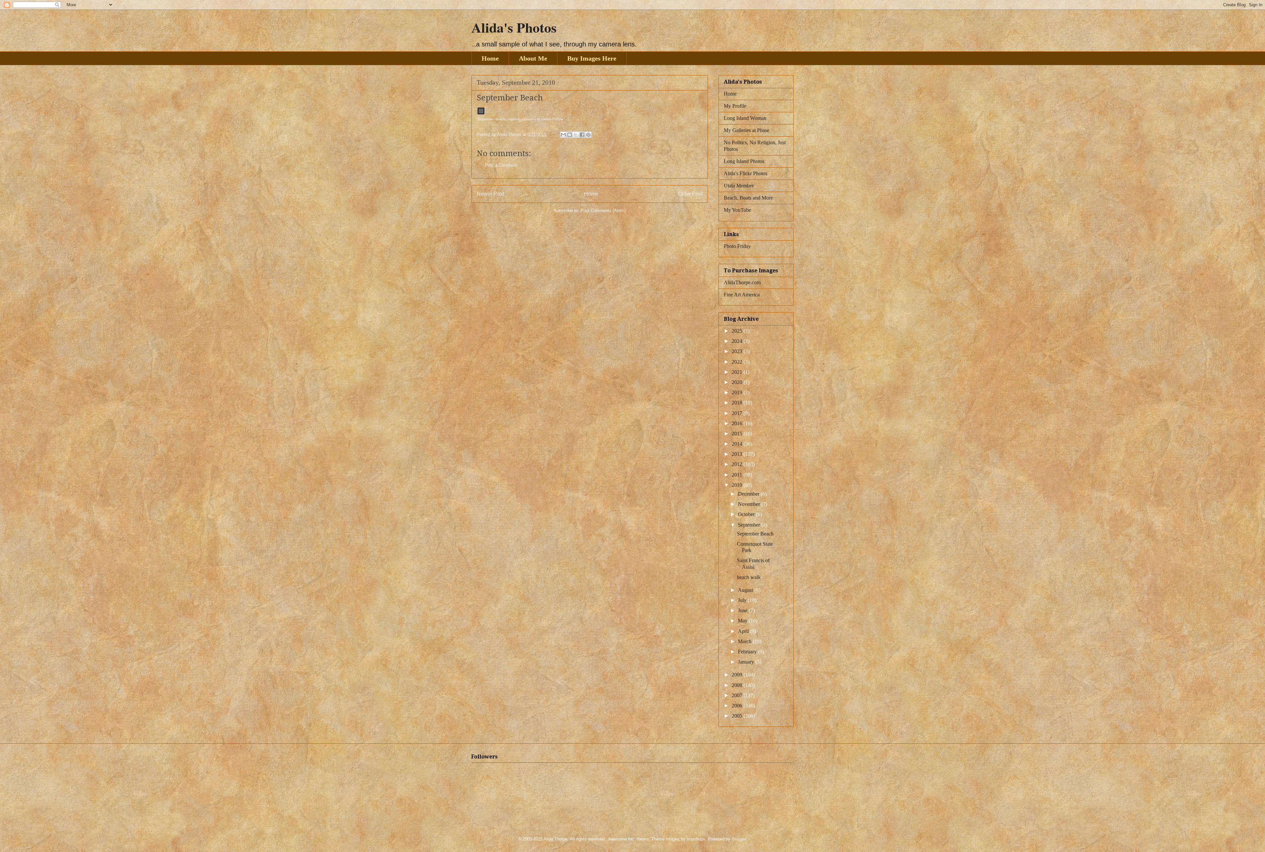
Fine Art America (742, 294)
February (748, 651)
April (744, 631)
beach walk (749, 577)
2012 (738, 464)
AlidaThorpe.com (742, 282)
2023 (738, 351)
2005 (738, 716)
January (746, 662)
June (743, 610)
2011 (738, 475)
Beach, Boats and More (748, 198)
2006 (738, 705)
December (749, 494)
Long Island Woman (745, 118)
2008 (738, 685)
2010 (738, 485)
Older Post (690, 194)
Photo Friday (737, 246)
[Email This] (563, 134)
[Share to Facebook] (582, 134)
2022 (738, 362)
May (743, 620)
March (745, 641)
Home (490, 58)
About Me (533, 58)
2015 (738, 433)
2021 (738, 372)
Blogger (739, 839)
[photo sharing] (481, 112)
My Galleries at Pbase (746, 130)
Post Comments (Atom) (603, 210)
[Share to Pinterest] (588, 134)
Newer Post (490, 194)
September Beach (491, 119)
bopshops (696, 839)
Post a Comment (501, 165)
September (749, 525)
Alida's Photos (513, 27)
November (749, 504)
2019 (738, 392)
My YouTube (737, 210)
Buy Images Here (591, 58)
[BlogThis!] (569, 134)
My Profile (735, 106)
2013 (738, 454)
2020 (738, 382)
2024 (738, 341)
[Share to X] (576, 134)
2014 (738, 444)
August (746, 590)
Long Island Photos (744, 161)
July (743, 600)
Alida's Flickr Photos (745, 173)
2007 (738, 695)
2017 (738, 413)
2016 (738, 423)
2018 (738, 402)
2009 (738, 674)
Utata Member (739, 185)
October (747, 514)
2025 (738, 331)
